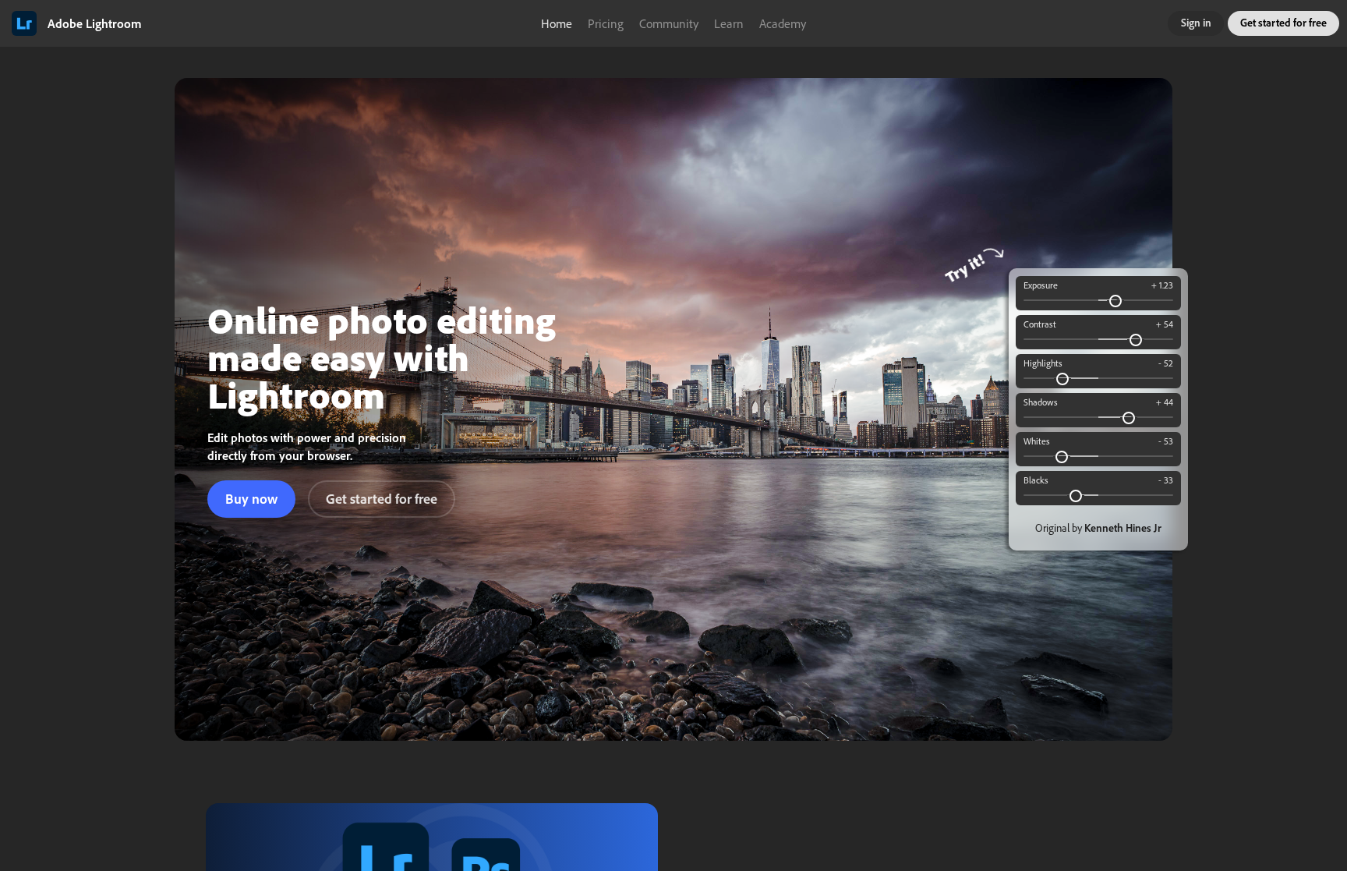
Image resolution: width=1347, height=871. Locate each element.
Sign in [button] (1196, 23)
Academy (782, 23)
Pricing (606, 23)
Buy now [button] (251, 499)
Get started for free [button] (1283, 23)
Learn (729, 23)
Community (668, 23)
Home (556, 23)
